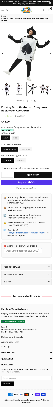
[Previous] (3, 53)
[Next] (50, 53)
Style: (11, 144)
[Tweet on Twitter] (28, 101)
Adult (6, 138)
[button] (49, 9)
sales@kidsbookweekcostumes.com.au (26, 232)
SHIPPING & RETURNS (13, 274)
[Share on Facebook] (24, 101)
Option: (8, 133)
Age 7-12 (20, 160)
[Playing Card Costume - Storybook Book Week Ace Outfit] (6, 89)
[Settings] (44, 9)
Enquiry (45, 168)
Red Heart (25, 149)
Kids (15, 138)
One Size (7, 160)
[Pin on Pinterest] (31, 101)
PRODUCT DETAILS (12, 267)
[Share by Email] (35, 101)
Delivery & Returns (29, 168)
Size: (14, 156)
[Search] (7, 10)
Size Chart (23, 156)
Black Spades (10, 149)
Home (3, 16)
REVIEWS (7, 282)
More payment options (26, 188)
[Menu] (2, 10)
